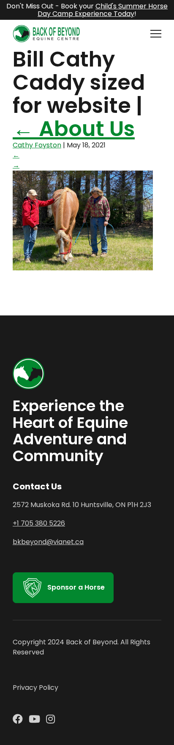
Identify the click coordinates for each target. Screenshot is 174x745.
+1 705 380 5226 (39, 523)
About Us (74, 129)
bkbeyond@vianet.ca (48, 542)
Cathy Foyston (37, 145)
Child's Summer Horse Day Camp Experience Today (103, 10)
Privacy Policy (35, 687)
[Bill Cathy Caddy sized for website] (83, 268)
